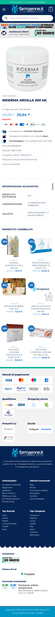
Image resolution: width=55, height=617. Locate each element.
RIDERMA (15, 164)
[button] (4, 9)
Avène (5, 518)
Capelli (15, 155)
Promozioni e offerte (39, 490)
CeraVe (5, 526)
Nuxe (4, 529)
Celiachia (34, 532)
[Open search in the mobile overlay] (27, 18)
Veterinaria (34, 535)
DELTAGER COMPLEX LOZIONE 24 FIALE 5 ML (41, 352)
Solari (32, 529)
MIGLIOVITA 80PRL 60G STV (14, 307)
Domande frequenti (11, 499)
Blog (32, 485)
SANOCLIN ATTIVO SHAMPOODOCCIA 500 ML (41, 308)
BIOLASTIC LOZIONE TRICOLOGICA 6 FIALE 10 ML (14, 353)
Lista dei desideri (37, 499)
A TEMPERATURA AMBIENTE (36, 204)
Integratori (34, 515)
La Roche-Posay (9, 523)
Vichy (4, 515)
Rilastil (5, 521)
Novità (33, 487)
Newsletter (34, 493)
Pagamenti (7, 487)
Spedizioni (6, 490)
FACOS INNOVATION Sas (25, 159)
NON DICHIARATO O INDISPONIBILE (38, 214)
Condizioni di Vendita (11, 485)
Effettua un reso (9, 496)
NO (29, 195)
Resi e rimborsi (8, 493)
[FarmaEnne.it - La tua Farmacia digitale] (27, 9)
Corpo (32, 521)
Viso (31, 526)
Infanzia (33, 518)
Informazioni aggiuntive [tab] (20, 186)
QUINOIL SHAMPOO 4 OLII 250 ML (14, 265)
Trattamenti (9, 96)
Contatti (33, 496)
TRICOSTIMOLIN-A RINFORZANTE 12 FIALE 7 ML (41, 265)
